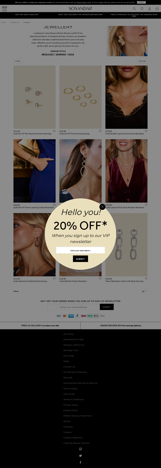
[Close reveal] (102, 207)
